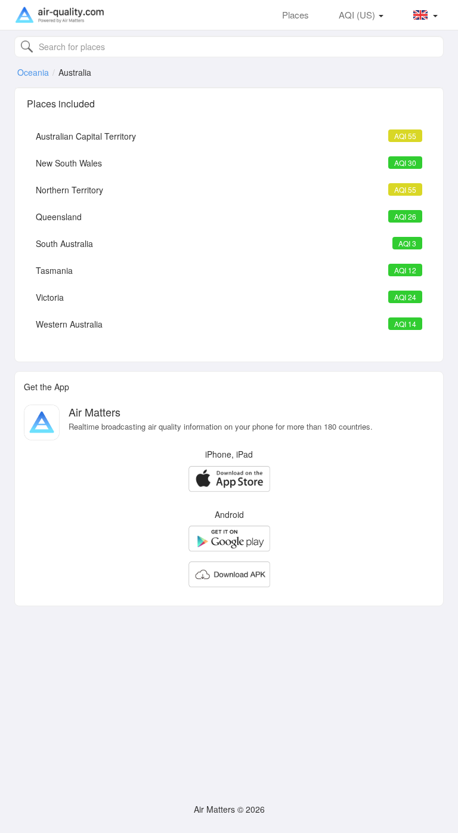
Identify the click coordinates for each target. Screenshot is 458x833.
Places (295, 14)
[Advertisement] (229, 698)
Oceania (33, 72)
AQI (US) (358, 14)
